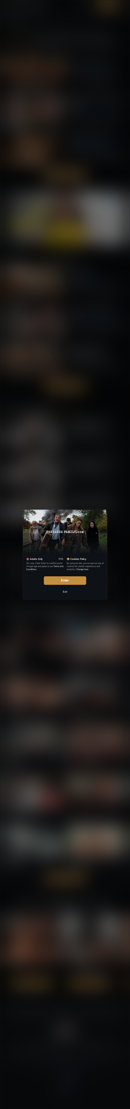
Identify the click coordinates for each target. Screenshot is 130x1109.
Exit (65, 591)
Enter (65, 580)
